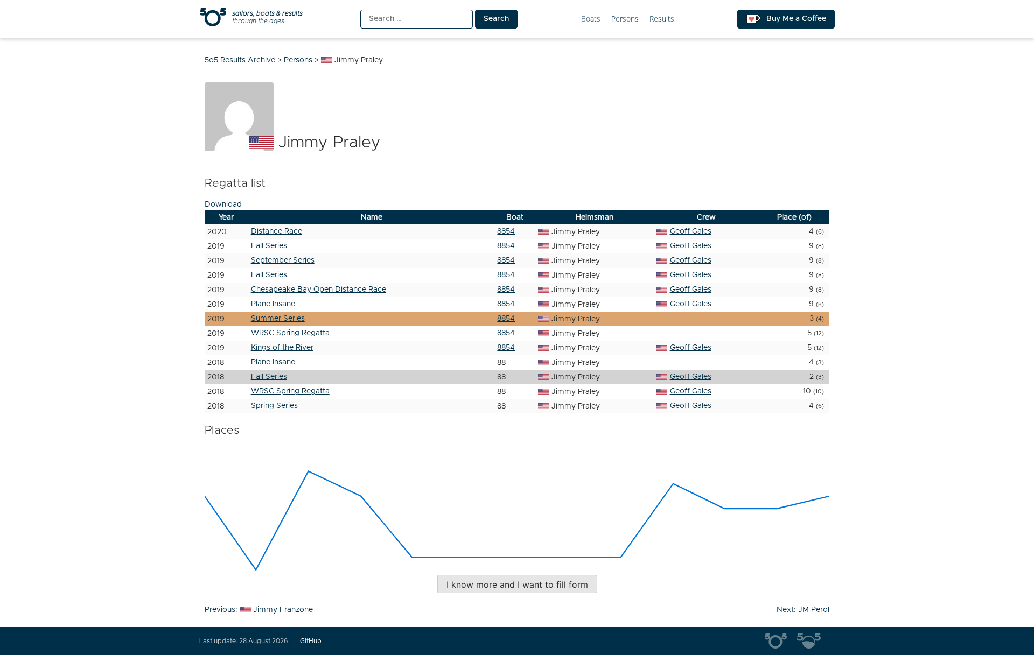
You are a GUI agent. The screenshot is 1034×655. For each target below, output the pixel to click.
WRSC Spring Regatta (290, 333)
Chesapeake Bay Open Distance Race (318, 289)
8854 (506, 231)
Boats (590, 19)
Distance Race (276, 231)
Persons (625, 19)
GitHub (311, 641)
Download (223, 204)
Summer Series (278, 318)
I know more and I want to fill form (517, 584)
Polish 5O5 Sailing (813, 641)
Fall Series (269, 246)
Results (661, 19)
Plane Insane (273, 304)
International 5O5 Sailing (781, 641)
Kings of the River (282, 347)
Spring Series (274, 406)
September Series (283, 260)
